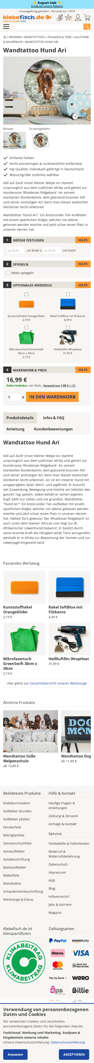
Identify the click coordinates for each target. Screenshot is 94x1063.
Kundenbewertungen (53, 429)
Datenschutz (58, 864)
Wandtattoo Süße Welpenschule (19, 758)
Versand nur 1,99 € (59, 385)
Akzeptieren (74, 1054)
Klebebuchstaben (16, 803)
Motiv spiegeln (22, 273)
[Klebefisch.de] (27, 18)
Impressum (57, 872)
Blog (52, 888)
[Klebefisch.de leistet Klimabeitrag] (24, 962)
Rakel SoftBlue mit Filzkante (66, 609)
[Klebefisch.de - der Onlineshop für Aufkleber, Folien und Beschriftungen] (4, 37)
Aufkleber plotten (16, 819)
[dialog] (47, 1033)
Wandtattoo (12, 883)
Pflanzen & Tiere (60, 37)
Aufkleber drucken (17, 811)
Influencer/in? (59, 896)
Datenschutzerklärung (68, 1042)
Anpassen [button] (15, 1054)
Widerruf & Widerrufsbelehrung (64, 853)
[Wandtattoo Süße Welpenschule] (30, 731)
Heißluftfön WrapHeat (69, 658)
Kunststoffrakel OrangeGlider (17, 609)
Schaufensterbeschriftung (23, 891)
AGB (52, 880)
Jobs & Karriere (60, 904)
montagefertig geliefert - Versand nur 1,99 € (47, 11)
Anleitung (15, 429)
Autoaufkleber (14, 851)
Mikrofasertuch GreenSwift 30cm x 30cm (20, 663)
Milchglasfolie (13, 835)
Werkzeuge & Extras (18, 899)
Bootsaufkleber (14, 867)
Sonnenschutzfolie (17, 843)
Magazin (55, 912)
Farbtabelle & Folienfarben (69, 843)
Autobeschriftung (16, 859)
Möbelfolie (11, 875)
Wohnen (15, 37)
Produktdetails (20, 417)
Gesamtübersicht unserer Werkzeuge (58, 683)
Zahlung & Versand (63, 816)
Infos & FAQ (53, 417)
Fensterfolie (12, 827)
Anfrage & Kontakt (62, 824)
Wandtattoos (34, 37)
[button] (14, 140)
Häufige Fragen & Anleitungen (62, 805)
